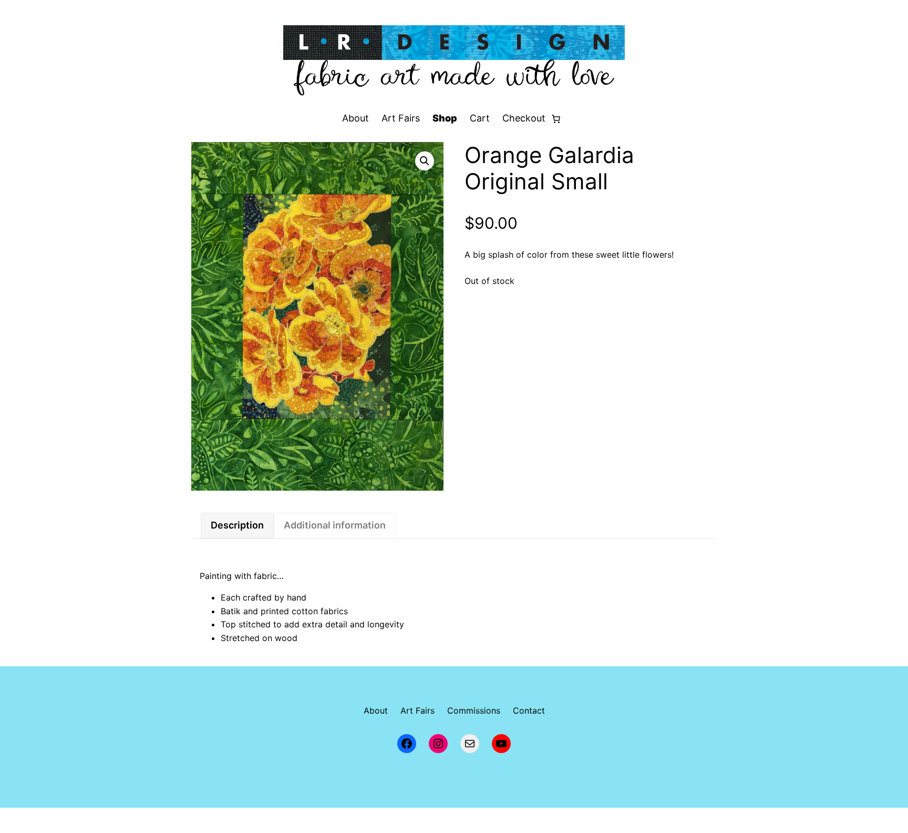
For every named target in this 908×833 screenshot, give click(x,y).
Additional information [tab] (335, 525)
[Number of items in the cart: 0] (555, 118)
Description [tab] (237, 525)
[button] (424, 160)
